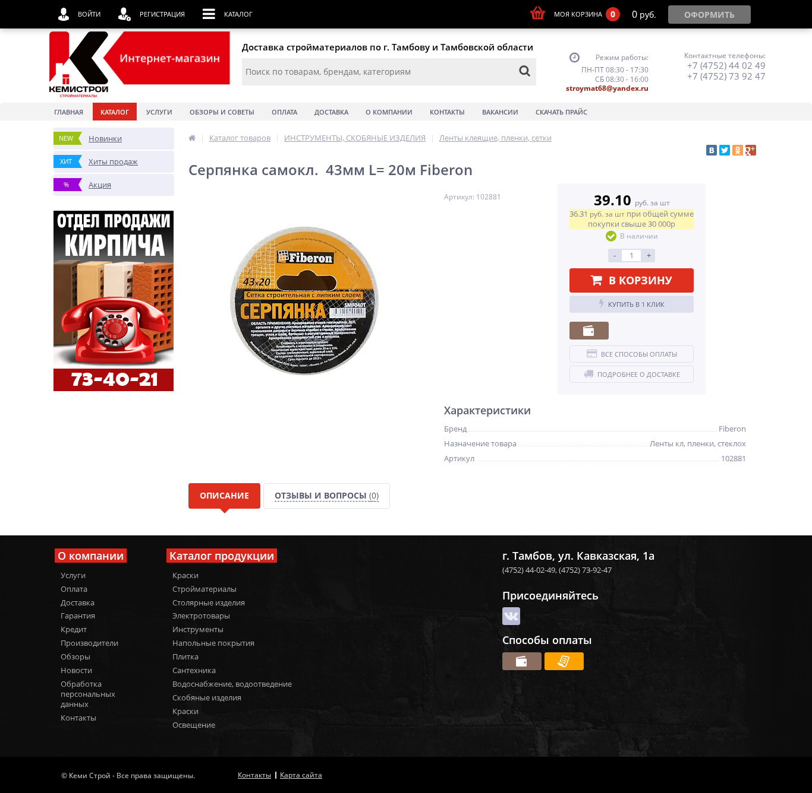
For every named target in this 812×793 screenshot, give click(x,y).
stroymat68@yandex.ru (607, 88)
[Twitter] (724, 150)
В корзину (640, 280)
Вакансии (500, 111)
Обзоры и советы (222, 111)
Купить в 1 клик (636, 304)
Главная (68, 111)
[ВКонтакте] (711, 150)
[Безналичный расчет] (564, 661)
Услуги (159, 111)
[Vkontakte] (511, 616)
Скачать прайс (561, 111)
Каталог (114, 111)
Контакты (447, 111)
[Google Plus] (750, 150)
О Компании (389, 111)
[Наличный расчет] (589, 331)
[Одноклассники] (737, 150)
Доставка (331, 111)
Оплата (284, 111)
